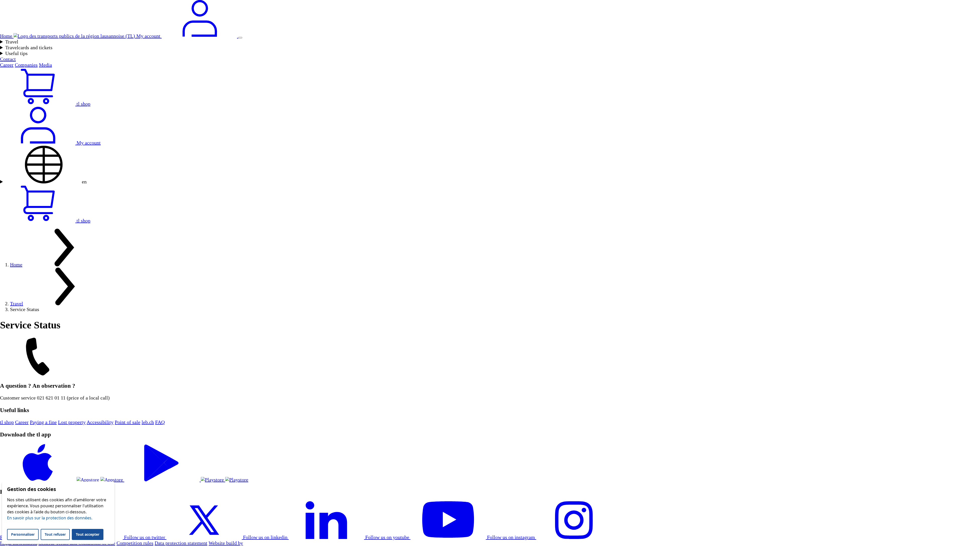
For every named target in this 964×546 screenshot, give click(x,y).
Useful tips (16, 53)
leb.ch (148, 422)
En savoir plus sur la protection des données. (49, 518)
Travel (11, 41)
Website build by (226, 543)
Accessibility (100, 422)
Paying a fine (43, 422)
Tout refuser (55, 534)
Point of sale (127, 422)
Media (45, 65)
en (84, 181)
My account (88, 142)
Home (16, 264)
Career (7, 65)
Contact (8, 59)
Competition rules (134, 543)
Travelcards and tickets (28, 47)
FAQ (160, 422)
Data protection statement (181, 543)
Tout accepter (87, 534)
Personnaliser (23, 534)
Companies (26, 65)
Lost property (72, 422)
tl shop (7, 422)
